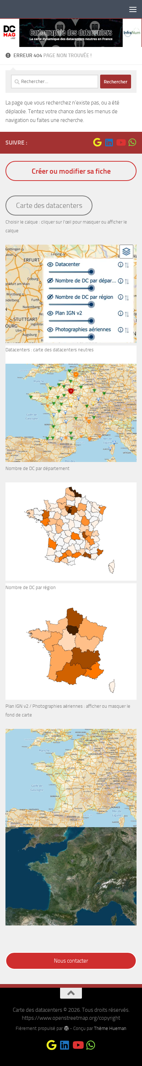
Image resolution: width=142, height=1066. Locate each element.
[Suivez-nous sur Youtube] (120, 142)
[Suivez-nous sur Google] (97, 142)
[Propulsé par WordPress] (66, 1028)
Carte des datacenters (49, 205)
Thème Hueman (110, 1028)
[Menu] (133, 9)
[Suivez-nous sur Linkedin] (108, 142)
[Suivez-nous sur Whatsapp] (132, 142)
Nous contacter (71, 961)
